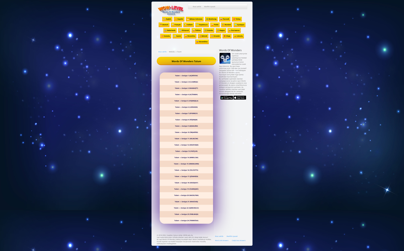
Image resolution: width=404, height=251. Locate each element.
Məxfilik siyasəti (209, 7)
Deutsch (165, 25)
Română (228, 25)
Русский (226, 19)
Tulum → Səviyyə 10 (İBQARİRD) (186, 132)
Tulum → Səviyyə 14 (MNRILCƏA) (186, 157)
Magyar (222, 30)
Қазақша (240, 25)
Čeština (198, 30)
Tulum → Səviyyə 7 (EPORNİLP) (186, 113)
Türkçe (238, 19)
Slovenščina (203, 42)
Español (180, 19)
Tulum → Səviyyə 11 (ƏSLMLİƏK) (186, 139)
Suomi (178, 36)
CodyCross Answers (239, 240)
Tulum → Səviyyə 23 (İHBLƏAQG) (186, 214)
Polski (216, 25)
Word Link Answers (222, 240)
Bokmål (204, 36)
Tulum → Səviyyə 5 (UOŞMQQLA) (186, 101)
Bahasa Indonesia (196, 19)
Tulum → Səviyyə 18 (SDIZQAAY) (186, 183)
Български (235, 30)
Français (178, 25)
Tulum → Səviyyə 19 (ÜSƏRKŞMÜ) (186, 189)
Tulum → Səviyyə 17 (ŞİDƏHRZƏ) (186, 176)
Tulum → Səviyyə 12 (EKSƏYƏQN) (186, 145)
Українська (203, 25)
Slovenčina (191, 36)
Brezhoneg (212, 19)
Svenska (210, 30)
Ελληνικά (185, 30)
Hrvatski (217, 36)
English (168, 19)
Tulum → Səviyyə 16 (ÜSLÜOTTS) (186, 170)
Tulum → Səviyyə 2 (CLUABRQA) (186, 82)
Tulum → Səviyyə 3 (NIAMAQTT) (186, 88)
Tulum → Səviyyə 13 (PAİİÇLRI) (186, 151)
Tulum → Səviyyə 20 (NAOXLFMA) (186, 195)
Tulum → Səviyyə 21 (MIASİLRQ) (186, 202)
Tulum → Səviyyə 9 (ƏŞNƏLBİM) (186, 126)
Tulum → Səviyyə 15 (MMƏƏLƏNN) (186, 164)
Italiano (190, 25)
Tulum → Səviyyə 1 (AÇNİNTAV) (186, 76)
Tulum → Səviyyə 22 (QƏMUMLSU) (186, 208)
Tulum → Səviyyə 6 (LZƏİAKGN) (186, 107)
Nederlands (171, 30)
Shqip (228, 36)
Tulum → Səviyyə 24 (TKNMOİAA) (186, 220)
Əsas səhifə (197, 7)
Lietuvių (240, 36)
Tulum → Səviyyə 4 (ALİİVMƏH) (186, 94)
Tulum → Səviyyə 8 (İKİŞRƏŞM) (186, 120)
